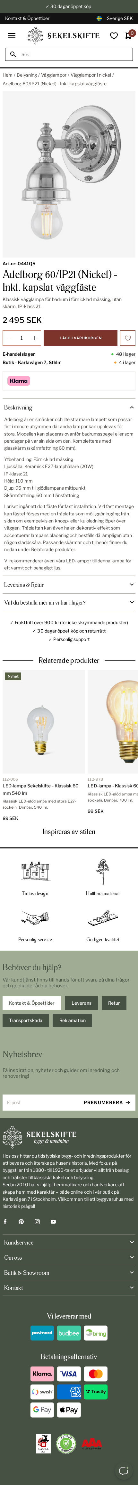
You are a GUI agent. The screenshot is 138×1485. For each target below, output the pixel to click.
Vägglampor (53, 75)
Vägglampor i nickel (91, 75)
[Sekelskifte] (69, 1137)
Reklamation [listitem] (72, 1020)
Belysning (27, 75)
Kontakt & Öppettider (27, 18)
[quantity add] (34, 338)
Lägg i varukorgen (81, 338)
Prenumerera (103, 1102)
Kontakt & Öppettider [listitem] (32, 1003)
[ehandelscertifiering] (66, 1443)
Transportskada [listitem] (25, 1020)
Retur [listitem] (114, 1003)
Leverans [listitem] (81, 1003)
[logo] (63, 35)
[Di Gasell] (43, 1444)
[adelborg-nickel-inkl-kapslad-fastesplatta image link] (69, 174)
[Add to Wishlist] (127, 338)
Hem (8, 75)
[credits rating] (92, 1444)
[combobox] (75, 54)
